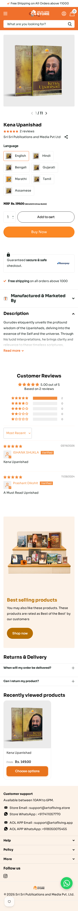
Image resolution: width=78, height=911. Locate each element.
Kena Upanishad (18, 753)
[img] (12, 446)
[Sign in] (64, 13)
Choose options (27, 771)
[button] (14, 213)
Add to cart (46, 217)
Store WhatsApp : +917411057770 (35, 814)
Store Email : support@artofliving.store (40, 808)
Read (11, 351)
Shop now (20, 633)
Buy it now (39, 232)
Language (10, 146)
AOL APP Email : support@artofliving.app (41, 823)
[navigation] (46, 113)
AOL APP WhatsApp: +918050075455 (38, 829)
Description (16, 313)
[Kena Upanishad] (27, 724)
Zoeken (70, 24)
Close (39, 840)
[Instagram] (5, 876)
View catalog (5, 14)
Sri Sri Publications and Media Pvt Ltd (32, 137)
